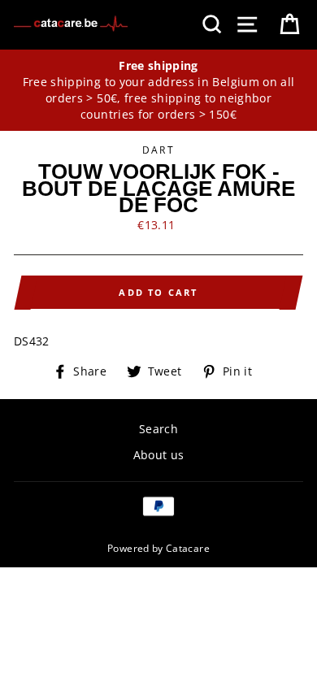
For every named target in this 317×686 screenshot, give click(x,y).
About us (159, 454)
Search (158, 428)
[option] (158, 91)
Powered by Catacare (158, 547)
